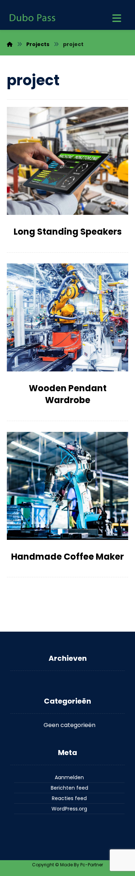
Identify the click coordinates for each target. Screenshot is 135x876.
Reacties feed (69, 798)
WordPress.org (69, 808)
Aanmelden (69, 777)
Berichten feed (69, 787)
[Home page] (10, 44)
